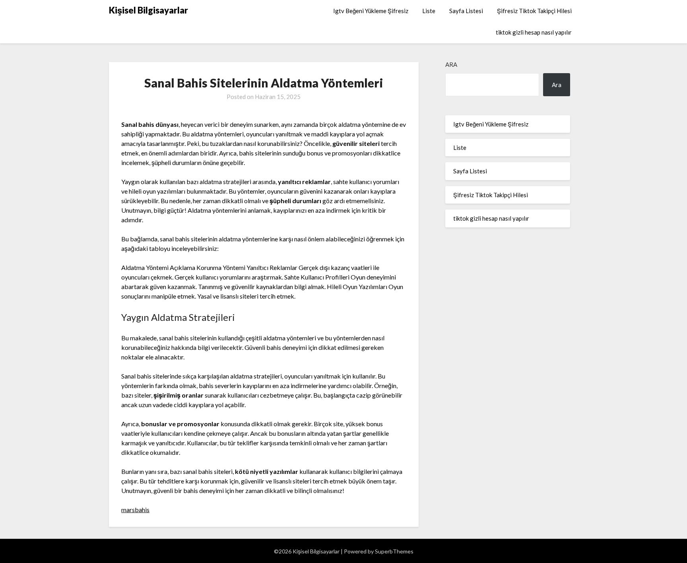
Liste (428, 10)
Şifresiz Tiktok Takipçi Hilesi (534, 10)
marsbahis (135, 509)
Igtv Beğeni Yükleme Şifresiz (370, 10)
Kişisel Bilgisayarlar (148, 10)
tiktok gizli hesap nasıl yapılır (534, 32)
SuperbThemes (394, 551)
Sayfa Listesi (466, 10)
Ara (451, 64)
